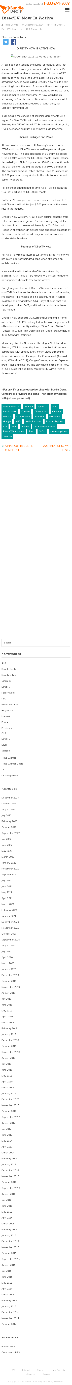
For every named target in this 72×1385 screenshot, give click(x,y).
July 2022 (6, 839)
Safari (42, 431)
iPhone (25, 426)
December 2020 (10, 921)
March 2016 (8, 1223)
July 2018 (6, 1063)
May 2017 (7, 1140)
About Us (30, 1374)
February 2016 (9, 1229)
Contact (46, 1374)
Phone (5, 722)
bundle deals (9, 411)
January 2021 (9, 915)
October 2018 (9, 1046)
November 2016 (10, 1176)
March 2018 (8, 1087)
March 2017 (8, 1152)
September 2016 (11, 1188)
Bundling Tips (9, 674)
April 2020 (7, 957)
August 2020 (8, 945)
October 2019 (9, 981)
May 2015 (7, 1282)
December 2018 (10, 1040)
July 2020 (6, 951)
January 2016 (9, 1235)
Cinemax (56, 411)
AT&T (53, 24)
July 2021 (6, 880)
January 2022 (9, 862)
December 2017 (10, 1099)
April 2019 (7, 1016)
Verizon (6, 750)
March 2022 (8, 856)
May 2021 (7, 892)
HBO (18, 421)
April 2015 (7, 1288)
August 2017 (8, 1123)
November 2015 (10, 1247)
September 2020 (11, 939)
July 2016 (6, 1199)
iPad (14, 426)
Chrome (25, 411)
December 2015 (10, 1241)
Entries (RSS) (9, 1346)
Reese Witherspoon (13, 431)
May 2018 (7, 1075)
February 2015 (9, 1300)
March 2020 (8, 963)
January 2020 (9, 969)
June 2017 (7, 1134)
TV (21, 29)
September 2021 (11, 874)
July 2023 (6, 815)
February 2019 (9, 1028)
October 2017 (9, 1111)
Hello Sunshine (33, 421)
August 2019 (8, 992)
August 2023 (8, 809)
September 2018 (11, 1052)
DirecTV (61, 24)
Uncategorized (10, 775)
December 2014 (10, 1312)
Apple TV (42, 406)
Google (7, 421)
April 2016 (7, 1217)
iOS (5, 426)
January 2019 (9, 1034)
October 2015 (9, 1253)
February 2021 (9, 910)
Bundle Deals (9, 669)
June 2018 (7, 1069)
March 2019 (8, 1022)
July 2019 (6, 998)
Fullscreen (54, 416)
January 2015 (9, 1306)
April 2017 (7, 1146)
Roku (31, 431)
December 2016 (10, 1170)
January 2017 (9, 1164)
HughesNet (8, 710)
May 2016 (7, 1211)
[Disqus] (36, 502)
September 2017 (11, 1117)
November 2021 (10, 868)
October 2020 (9, 933)
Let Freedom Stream (44, 426)
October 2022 (9, 827)
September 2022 (11, 833)
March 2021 (8, 904)
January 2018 (9, 1093)
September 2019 (11, 986)
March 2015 (8, 1294)
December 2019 (10, 975)
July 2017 (6, 1128)
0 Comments (35, 29)
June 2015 (7, 1276)
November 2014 (10, 1318)
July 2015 (6, 1270)
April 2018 (7, 1081)
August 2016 (8, 1194)
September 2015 (11, 1259)
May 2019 (7, 1010)
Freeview (39, 416)
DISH (4, 744)
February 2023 (9, 821)
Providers (7, 728)
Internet (15, 29)
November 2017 (10, 1105)
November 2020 (10, 927)
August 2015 (8, 1265)
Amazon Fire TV (11, 406)
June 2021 (7, 886)
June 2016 (7, 1205)
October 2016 (9, 1182)
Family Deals (9, 692)
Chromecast (41, 411)
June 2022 (7, 844)
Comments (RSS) (11, 1352)
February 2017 (9, 1158)
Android (28, 406)
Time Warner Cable (12, 763)
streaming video (58, 431)
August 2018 (8, 1057)
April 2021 (7, 898)
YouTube (7, 436)
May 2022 (7, 850)
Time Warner (9, 757)
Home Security (10, 704)
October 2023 (9, 803)
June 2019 (7, 1004)
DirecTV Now (23, 416)
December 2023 (10, 797)
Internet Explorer (54, 421)
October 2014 (9, 1324)
